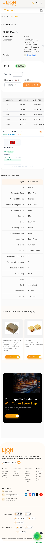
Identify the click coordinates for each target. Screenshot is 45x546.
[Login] (42, 3)
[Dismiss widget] (41, 533)
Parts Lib (25, 538)
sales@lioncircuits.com (35, 458)
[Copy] (17, 32)
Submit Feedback (29, 538)
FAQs (37, 481)
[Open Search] (33, 3)
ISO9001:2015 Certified (12, 538)
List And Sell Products (20, 538)
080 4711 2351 (8, 491)
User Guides (39, 477)
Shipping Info (38, 474)
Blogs (37, 479)
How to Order (39, 471)
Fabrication (5, 471)
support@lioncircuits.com (12, 495)
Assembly (4, 473)
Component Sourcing (5, 476)
